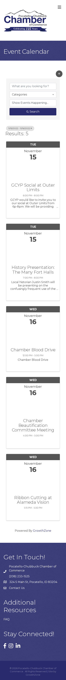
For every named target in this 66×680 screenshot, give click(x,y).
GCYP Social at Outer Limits (33, 187)
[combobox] (33, 94)
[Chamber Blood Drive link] (33, 336)
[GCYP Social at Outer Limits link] (33, 171)
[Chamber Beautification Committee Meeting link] (33, 406)
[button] (59, 73)
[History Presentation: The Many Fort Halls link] (33, 253)
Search (34, 111)
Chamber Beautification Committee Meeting (33, 425)
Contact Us (16, 588)
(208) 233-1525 (19, 576)
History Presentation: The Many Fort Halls (33, 269)
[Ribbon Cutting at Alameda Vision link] (33, 483)
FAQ (7, 619)
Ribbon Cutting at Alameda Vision (33, 500)
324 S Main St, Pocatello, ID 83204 (33, 582)
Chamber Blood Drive (33, 350)
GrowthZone (42, 530)
